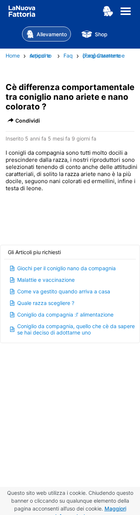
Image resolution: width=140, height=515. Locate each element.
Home (13, 55)
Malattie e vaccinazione (46, 280)
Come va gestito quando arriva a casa (63, 291)
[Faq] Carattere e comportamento (104, 55)
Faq (68, 55)
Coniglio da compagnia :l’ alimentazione (65, 314)
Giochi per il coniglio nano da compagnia (66, 268)
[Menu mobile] (126, 15)
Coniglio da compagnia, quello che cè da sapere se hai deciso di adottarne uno (76, 329)
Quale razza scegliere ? (45, 303)
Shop (101, 34)
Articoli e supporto (40, 55)
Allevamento (52, 34)
